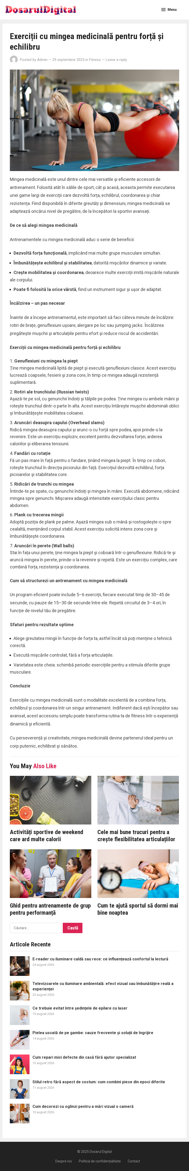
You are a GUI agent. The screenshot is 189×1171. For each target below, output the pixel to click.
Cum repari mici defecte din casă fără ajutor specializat (84, 1057)
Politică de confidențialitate (100, 1161)
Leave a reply (116, 60)
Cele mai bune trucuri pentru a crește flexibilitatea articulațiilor (136, 836)
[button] (169, 9)
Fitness (95, 60)
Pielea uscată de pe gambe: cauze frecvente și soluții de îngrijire (92, 1032)
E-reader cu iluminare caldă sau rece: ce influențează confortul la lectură (100, 959)
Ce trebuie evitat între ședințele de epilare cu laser (79, 1008)
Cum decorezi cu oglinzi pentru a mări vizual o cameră (83, 1106)
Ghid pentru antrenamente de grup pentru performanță (50, 909)
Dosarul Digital (101, 1152)
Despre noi (63, 1161)
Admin (42, 60)
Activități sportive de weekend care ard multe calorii (46, 836)
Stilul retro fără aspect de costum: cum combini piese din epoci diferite (98, 1082)
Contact (134, 1161)
